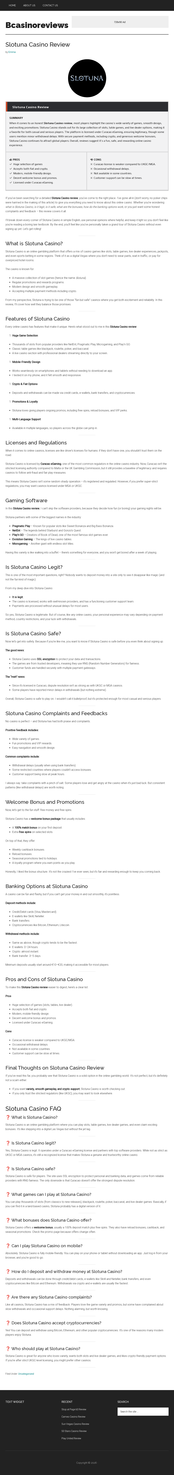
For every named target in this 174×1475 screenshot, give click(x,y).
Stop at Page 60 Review (74, 1409)
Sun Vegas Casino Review (75, 1424)
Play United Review (71, 1438)
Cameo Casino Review (73, 1416)
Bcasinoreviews (36, 25)
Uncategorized (26, 1373)
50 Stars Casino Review (74, 1431)
